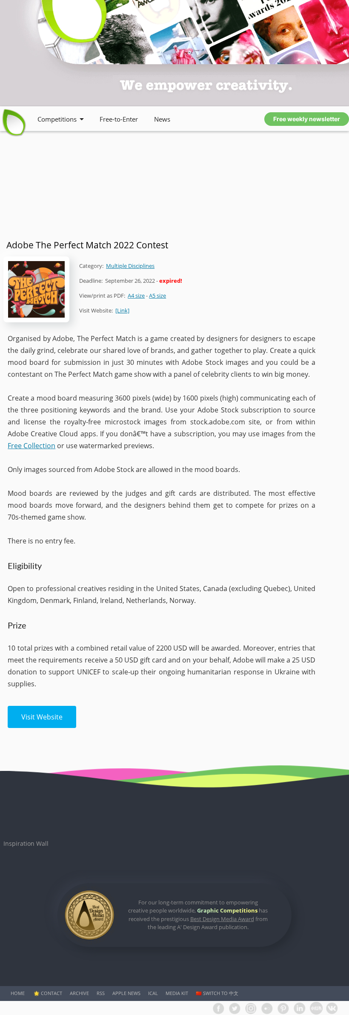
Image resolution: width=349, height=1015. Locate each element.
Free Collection (31, 445)
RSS (101, 993)
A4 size (136, 295)
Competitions (57, 119)
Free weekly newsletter (306, 118)
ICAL (153, 993)
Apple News (126, 993)
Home (18, 993)
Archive (79, 993)
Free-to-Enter (119, 119)
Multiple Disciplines (130, 266)
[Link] (122, 310)
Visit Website (42, 717)
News (162, 119)
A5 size (157, 295)
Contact (51, 993)
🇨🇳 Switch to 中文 (217, 993)
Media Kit (177, 993)
